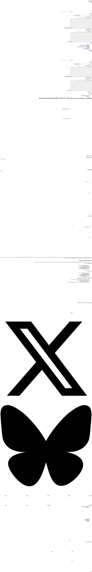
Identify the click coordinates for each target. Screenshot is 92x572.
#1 (72, 225)
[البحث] (51, 11)
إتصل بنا (88, 518)
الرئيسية (88, 521)
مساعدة (88, 520)
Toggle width (89, 93)
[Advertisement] (46, 128)
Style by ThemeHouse (88, 541)
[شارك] (82, 225)
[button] (46, 566)
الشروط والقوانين (86, 519)
